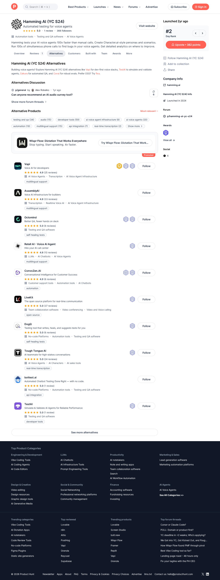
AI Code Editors (19, 469)
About (68, 574)
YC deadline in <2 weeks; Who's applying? (183, 535)
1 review (48, 30)
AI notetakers (117, 460)
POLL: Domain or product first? (177, 529)
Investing (115, 499)
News (117, 6)
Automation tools (24, 36)
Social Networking (70, 489)
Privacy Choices (120, 574)
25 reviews (50, 172)
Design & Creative (21, 484)
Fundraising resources (122, 494)
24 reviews (50, 359)
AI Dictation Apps (20, 529)
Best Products (77, 6)
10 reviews (50, 252)
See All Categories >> (172, 495)
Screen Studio (118, 529)
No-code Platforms (38, 336)
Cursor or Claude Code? (173, 524)
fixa (98, 73)
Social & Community (72, 484)
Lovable (65, 524)
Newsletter (48, 574)
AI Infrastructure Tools (72, 464)
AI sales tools (74, 363)
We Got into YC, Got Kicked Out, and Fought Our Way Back (184, 540)
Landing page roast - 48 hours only (179, 555)
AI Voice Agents (75, 36)
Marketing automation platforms (177, 464)
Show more (134, 126)
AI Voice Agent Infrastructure (81, 176)
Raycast (65, 555)
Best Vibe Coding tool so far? (176, 550)
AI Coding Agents (20, 464)
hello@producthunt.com (180, 574)
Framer (114, 545)
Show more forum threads (27, 101)
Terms (84, 574)
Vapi (88, 69)
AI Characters (56, 363)
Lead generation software (173, 460)
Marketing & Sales (169, 454)
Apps (59, 574)
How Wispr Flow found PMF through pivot (183, 545)
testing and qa (23, 119)
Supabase (66, 561)
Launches (100, 6)
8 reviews (50, 225)
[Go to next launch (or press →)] (202, 33)
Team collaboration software (43, 309)
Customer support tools (40, 283)
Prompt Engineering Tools (74, 469)
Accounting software (121, 489)
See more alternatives (84, 432)
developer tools (68, 119)
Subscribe (180, 6)
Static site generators (22, 555)
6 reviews (50, 332)
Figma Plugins (18, 550)
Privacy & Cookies (99, 574)
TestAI (122, 69)
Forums (133, 6)
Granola (65, 550)
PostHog (65, 540)
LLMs (31, 256)
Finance (114, 484)
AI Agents (165, 484)
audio (46, 119)
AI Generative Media (22, 503)
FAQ (76, 574)
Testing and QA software (50, 36)
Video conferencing (72, 309)
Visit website (147, 25)
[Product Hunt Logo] (14, 6)
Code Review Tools (21, 540)
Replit (114, 550)
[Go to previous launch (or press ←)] (195, 33)
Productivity (117, 454)
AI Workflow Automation (122, 478)
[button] (129, 53)
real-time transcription (107, 126)
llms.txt (148, 574)
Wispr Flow (116, 540)
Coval (56, 73)
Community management (74, 499)
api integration (78, 126)
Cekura (24, 73)
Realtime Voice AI (55, 203)
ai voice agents (136, 119)
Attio (63, 535)
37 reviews (50, 305)
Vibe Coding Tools (20, 460)
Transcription (56, 176)
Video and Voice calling (99, 309)
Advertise (152, 6)
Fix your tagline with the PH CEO (178, 561)
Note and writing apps (122, 464)
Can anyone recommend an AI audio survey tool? (42, 94)
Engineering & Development (26, 454)
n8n (63, 529)
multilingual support (49, 126)
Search (114, 473)
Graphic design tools (22, 499)
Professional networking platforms (79, 494)
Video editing (18, 489)
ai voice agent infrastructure (103, 119)
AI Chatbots (44, 256)
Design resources (20, 494)
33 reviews (51, 199)
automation (21, 126)
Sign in (202, 6)
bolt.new (115, 535)
